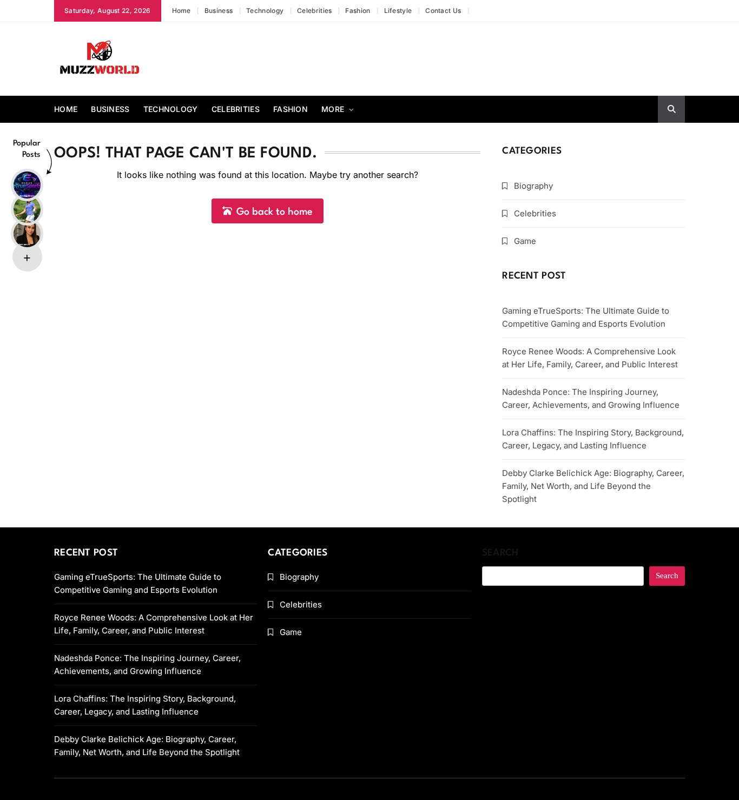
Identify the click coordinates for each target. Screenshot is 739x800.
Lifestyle (398, 10)
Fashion (357, 10)
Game (525, 241)
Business (218, 10)
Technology (264, 10)
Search (500, 553)
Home (181, 10)
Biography (533, 186)
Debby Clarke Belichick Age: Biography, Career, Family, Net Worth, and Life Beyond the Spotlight (593, 486)
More (332, 109)
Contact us (443, 10)
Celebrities (314, 10)
